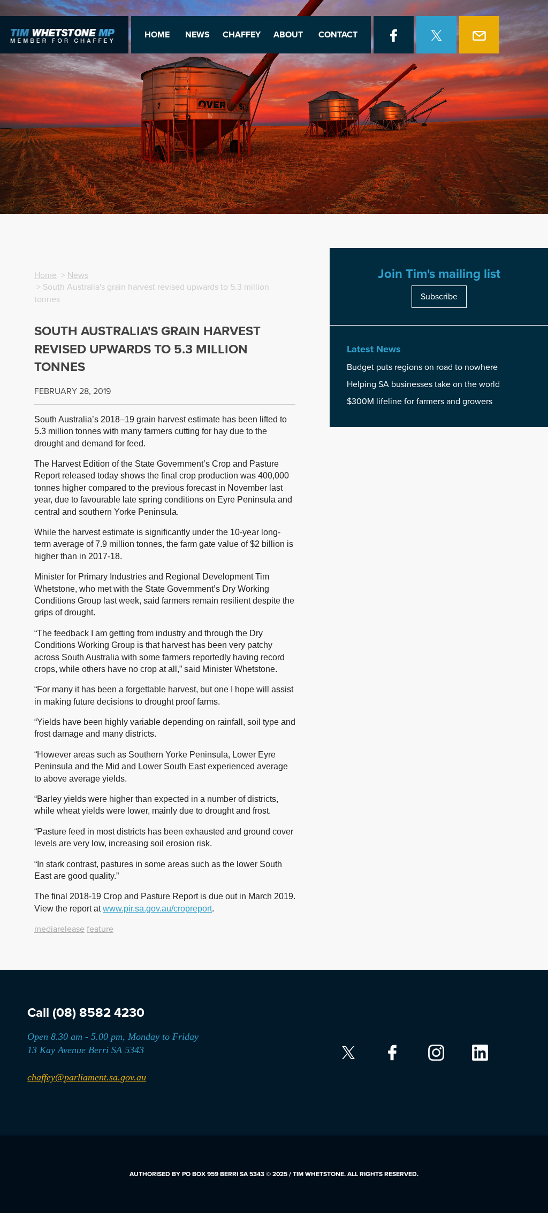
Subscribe (439, 296)
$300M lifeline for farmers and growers (419, 401)
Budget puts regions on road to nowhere (422, 367)
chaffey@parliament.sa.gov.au (86, 1077)
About (288, 34)
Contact (337, 34)
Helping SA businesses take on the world (423, 384)
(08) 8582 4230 (98, 1013)
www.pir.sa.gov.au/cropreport (157, 908)
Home (157, 34)
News (197, 34)
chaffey (242, 34)
